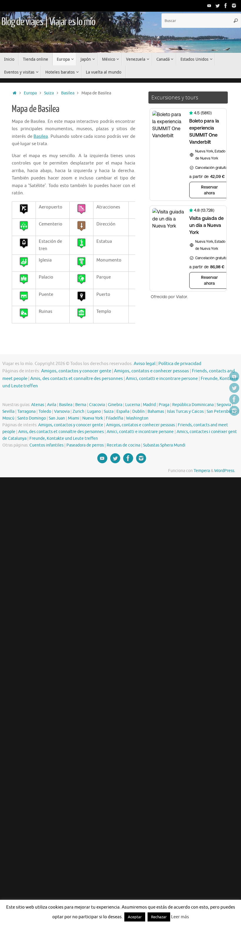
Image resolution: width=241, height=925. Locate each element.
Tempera (202, 470)
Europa (30, 93)
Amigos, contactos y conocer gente (76, 371)
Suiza (49, 93)
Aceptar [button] (135, 916)
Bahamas (156, 411)
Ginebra (115, 404)
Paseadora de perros (85, 445)
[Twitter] (217, 5)
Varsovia (62, 411)
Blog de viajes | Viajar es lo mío (48, 22)
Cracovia (97, 404)
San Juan (57, 418)
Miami (73, 418)
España (122, 411)
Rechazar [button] (159, 916)
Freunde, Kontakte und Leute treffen (63, 438)
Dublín (138, 411)
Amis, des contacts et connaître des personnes (76, 378)
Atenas (37, 404)
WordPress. (224, 470)
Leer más (180, 917)
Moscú (8, 418)
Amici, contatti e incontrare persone (162, 378)
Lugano (94, 411)
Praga (164, 404)
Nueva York (92, 418)
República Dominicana (193, 404)
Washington (137, 418)
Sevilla (8, 411)
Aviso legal (144, 363)
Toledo (45, 411)
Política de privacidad (179, 363)
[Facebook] (226, 5)
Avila (51, 404)
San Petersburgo (222, 411)
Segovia (224, 404)
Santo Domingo (31, 418)
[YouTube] (209, 5)
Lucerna (132, 404)
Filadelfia (114, 418)
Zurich (78, 411)
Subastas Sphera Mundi (164, 445)
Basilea (67, 93)
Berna (80, 404)
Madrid (149, 404)
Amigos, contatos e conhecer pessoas (151, 371)
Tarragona (26, 411)
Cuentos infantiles (46, 445)
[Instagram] (234, 5)
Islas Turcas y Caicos (185, 411)
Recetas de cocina (123, 445)
